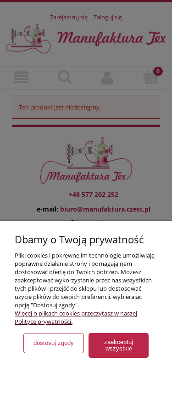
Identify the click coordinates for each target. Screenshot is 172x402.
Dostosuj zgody (53, 342)
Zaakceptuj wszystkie (118, 345)
